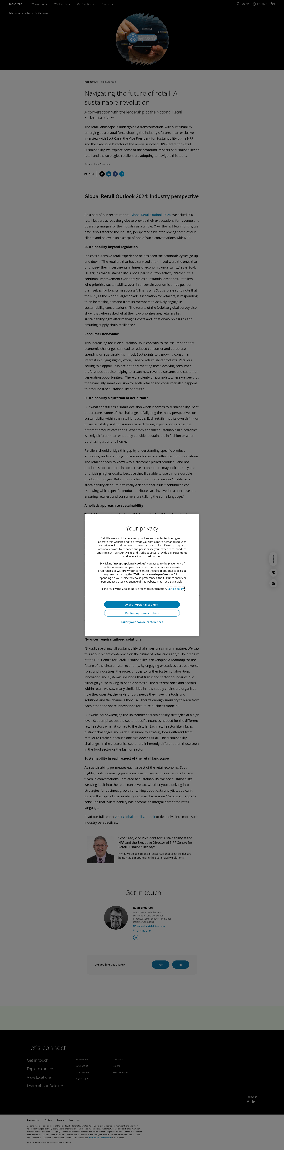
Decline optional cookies (142, 613)
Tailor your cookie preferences (142, 622)
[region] (142, 575)
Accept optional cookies (142, 604)
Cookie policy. (175, 589)
